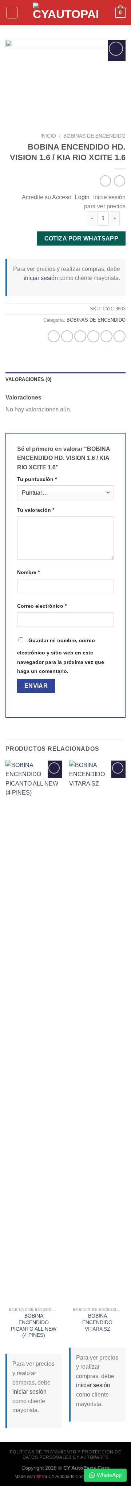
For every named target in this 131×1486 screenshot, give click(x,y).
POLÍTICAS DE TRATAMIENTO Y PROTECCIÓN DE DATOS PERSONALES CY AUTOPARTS (65, 1454)
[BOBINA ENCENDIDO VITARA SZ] (97, 1032)
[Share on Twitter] (80, 336)
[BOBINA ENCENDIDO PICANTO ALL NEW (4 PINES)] (33, 1032)
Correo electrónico (42, 606)
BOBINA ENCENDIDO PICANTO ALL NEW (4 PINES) (33, 1325)
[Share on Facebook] (67, 336)
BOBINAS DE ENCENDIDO (94, 136)
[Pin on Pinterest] (106, 336)
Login (82, 197)
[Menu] (12, 12)
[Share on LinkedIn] (120, 336)
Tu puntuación (37, 479)
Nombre (28, 572)
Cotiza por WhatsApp (81, 238)
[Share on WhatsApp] (54, 336)
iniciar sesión (41, 278)
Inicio (48, 136)
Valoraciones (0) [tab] (28, 379)
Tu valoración (35, 510)
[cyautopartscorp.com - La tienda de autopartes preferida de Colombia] (65, 13)
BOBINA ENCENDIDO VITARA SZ (97, 1322)
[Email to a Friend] (93, 336)
